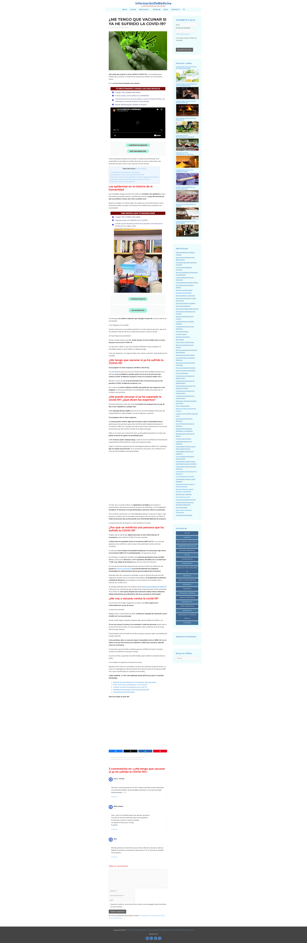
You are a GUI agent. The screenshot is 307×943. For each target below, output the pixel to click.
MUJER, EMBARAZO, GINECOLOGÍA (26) (187, 541)
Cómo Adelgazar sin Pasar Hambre (187, 282)
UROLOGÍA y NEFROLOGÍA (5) (187, 597)
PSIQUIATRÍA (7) (187, 588)
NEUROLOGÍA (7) (187, 584)
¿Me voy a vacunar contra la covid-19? (122, 182)
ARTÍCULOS (143, 9)
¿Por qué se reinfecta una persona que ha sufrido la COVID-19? (130, 179)
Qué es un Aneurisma (182, 406)
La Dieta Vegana (181, 334)
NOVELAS (156, 9)
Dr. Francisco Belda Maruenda (136, 930)
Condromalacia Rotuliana (184, 515)
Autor (133, 9)
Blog (166, 9)
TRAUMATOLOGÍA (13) (187, 559)
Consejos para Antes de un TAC (186, 500)
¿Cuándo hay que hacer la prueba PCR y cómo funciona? (126, 759)
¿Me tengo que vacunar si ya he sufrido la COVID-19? (127, 175)
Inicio (124, 9)
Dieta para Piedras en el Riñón (185, 303)
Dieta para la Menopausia (184, 290)
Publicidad (151, 930)
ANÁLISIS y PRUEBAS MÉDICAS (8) (187, 580)
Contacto (175, 9)
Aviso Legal (160, 930)
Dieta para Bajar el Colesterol (185, 296)
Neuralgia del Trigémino (184, 494)
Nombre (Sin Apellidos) (183, 28)
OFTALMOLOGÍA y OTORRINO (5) (187, 593)
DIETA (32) (187, 533)
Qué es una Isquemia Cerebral (185, 368)
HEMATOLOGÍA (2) (187, 610)
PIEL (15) (187, 554)
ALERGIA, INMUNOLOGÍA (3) (187, 606)
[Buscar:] (187, 658)
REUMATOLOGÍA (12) (187, 563)
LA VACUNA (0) (187, 622)
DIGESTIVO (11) (187, 575)
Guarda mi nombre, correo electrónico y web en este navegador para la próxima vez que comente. (138, 905)
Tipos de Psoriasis (181, 507)
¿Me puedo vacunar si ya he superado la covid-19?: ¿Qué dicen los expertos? (134, 177)
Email (177, 25)
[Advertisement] (138, 478)
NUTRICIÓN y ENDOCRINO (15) (187, 550)
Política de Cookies (187, 930)
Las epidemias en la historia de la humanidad (124, 172)
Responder (114, 796)
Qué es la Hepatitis (182, 373)
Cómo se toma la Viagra (183, 439)
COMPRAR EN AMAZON (138, 145)
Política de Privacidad (182, 34)
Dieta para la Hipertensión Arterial (187, 309)
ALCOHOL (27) (187, 537)
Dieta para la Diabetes (183, 306)
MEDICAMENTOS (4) (187, 601)
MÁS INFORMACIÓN (138, 151)
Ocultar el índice (140, 169)
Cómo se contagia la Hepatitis (185, 370)
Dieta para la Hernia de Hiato (185, 355)
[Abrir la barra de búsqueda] (183, 10)
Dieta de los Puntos (182, 331)
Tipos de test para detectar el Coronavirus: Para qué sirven (127, 757)
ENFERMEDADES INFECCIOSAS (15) (187, 546)
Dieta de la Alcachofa (183, 337)
